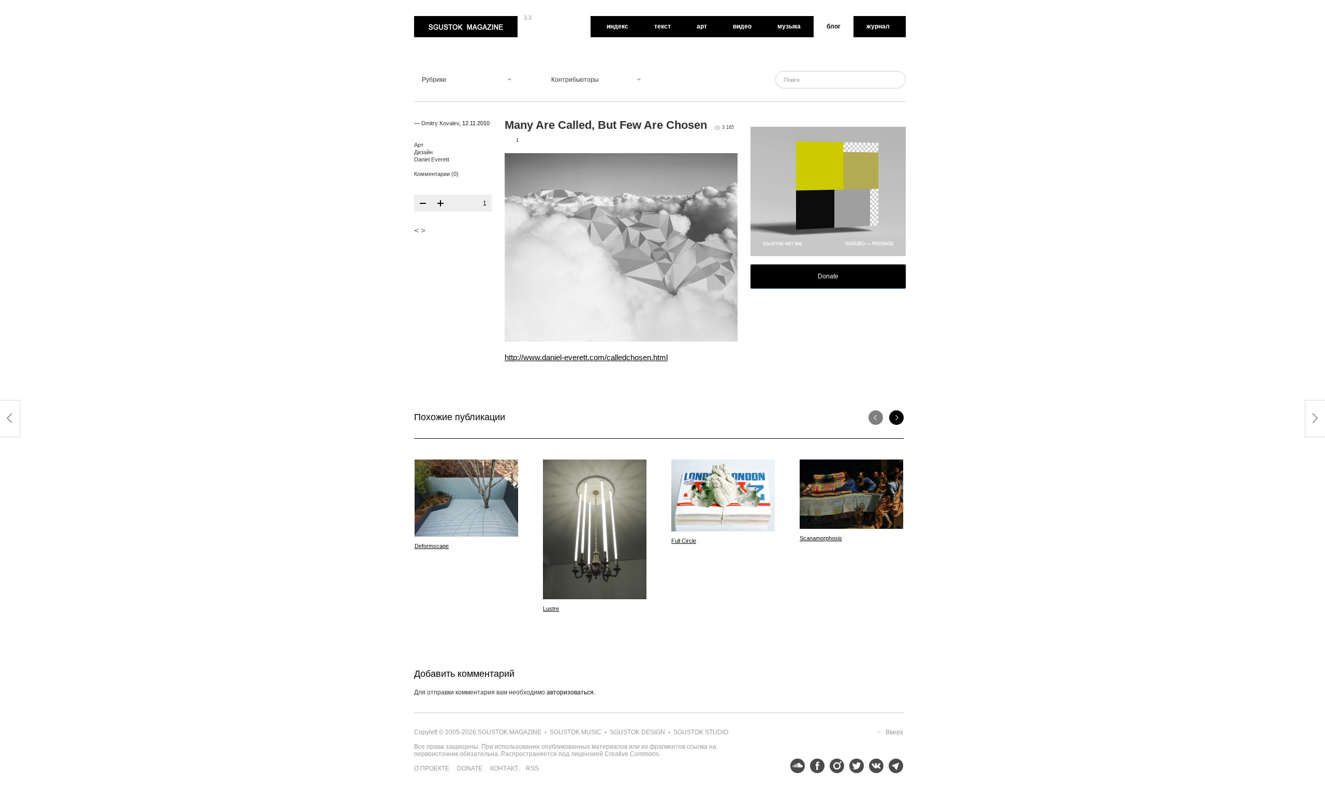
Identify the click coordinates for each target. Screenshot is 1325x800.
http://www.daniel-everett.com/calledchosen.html (586, 357)
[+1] (440, 203)
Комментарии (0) (436, 174)
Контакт (504, 768)
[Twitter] (854, 766)
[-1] (423, 203)
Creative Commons (632, 754)
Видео (742, 26)
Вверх (894, 732)
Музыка (789, 26)
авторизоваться (570, 692)
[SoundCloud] (795, 766)
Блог (834, 26)
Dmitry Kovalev (440, 123)
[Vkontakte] (874, 766)
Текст (662, 26)
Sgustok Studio (700, 732)
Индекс (617, 26)
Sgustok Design (637, 732)
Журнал (878, 26)
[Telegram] (893, 766)
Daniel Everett (431, 159)
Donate (828, 276)
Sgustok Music (575, 732)
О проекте (431, 768)
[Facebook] (815, 766)
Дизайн (423, 152)
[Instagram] (834, 766)
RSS (532, 768)
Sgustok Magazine (441, 19)
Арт (702, 26)
